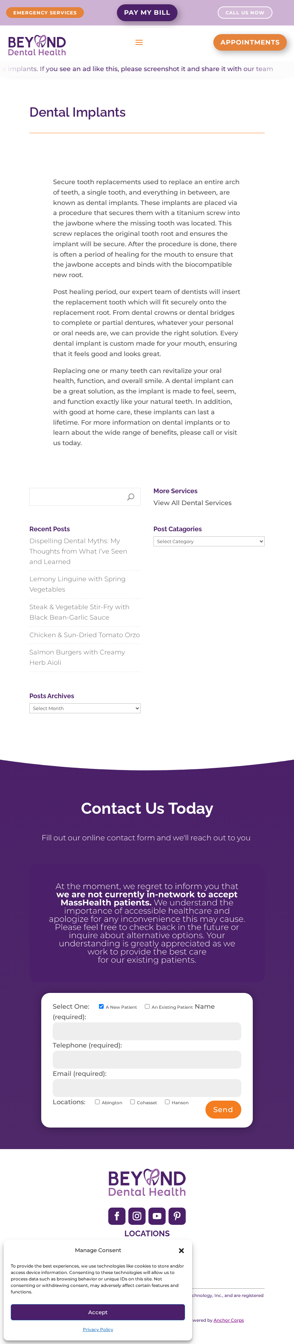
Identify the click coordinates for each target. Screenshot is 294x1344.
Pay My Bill (147, 13)
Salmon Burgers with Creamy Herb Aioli (77, 657)
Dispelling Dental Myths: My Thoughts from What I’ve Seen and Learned (78, 551)
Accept (98, 1312)
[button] (181, 1250)
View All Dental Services (192, 503)
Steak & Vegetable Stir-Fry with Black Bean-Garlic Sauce (79, 612)
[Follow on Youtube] (157, 1216)
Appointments (250, 42)
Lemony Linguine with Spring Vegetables (77, 584)
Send (223, 1109)
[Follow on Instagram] (137, 1216)
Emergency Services (45, 12)
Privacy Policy (98, 1329)
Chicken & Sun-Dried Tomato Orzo (84, 635)
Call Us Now (245, 12)
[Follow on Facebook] (116, 1216)
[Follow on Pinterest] (177, 1216)
